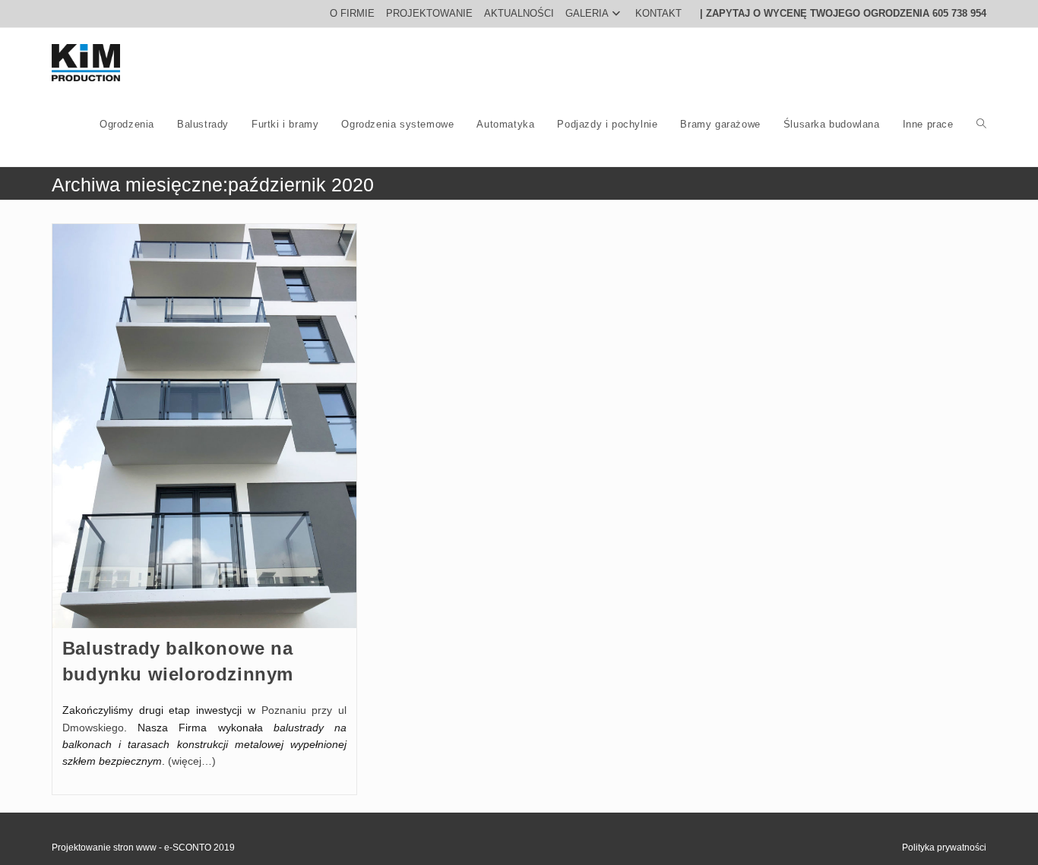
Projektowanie (429, 13)
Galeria (587, 13)
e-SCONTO (189, 847)
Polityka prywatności (944, 847)
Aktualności (519, 13)
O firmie (352, 13)
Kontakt (658, 13)
